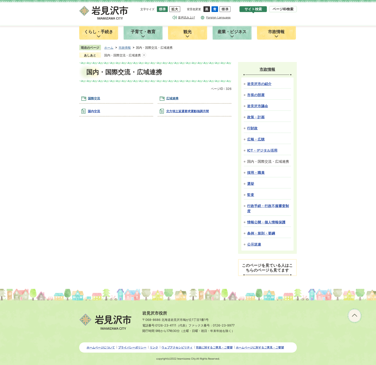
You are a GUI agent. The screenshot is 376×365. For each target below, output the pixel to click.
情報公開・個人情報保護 (266, 222)
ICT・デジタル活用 (262, 150)
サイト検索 (253, 9)
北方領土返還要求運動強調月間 (187, 111)
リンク (154, 347)
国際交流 (94, 98)
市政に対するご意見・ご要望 (214, 347)
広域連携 (172, 98)
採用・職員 (256, 173)
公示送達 (254, 244)
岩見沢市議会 (257, 106)
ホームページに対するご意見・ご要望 (260, 347)
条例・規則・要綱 (261, 233)
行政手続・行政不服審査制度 (268, 208)
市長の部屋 (256, 95)
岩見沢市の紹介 (259, 84)
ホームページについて (101, 347)
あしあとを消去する (144, 55)
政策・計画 (256, 117)
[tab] (253, 9)
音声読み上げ (186, 17)
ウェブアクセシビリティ (177, 347)
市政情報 (125, 47)
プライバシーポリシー (132, 347)
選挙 (250, 184)
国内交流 (94, 111)
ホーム (108, 47)
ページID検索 (283, 9)
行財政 (252, 128)
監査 (250, 195)
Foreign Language (218, 17)
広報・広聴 (256, 139)
